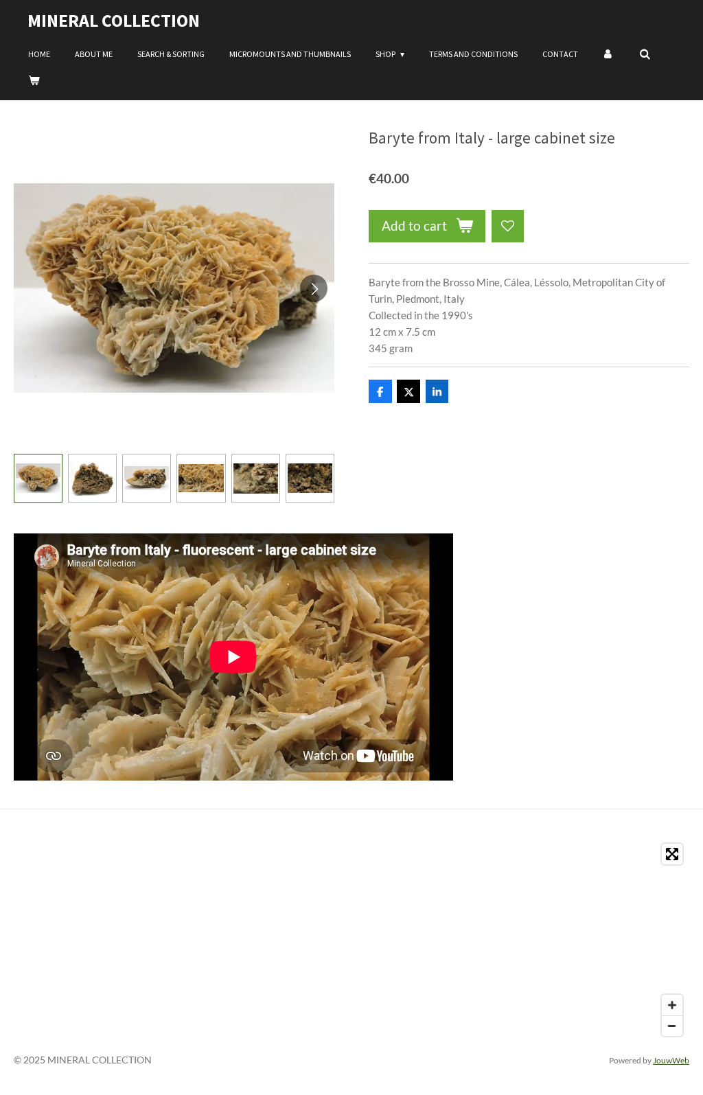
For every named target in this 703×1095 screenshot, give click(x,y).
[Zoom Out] (672, 1025)
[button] (38, 478)
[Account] (608, 54)
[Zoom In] (672, 1005)
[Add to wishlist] (508, 226)
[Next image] (313, 288)
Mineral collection (113, 20)
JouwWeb (671, 1060)
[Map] (351, 940)
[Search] (645, 54)
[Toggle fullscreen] (672, 854)
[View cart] (34, 80)
